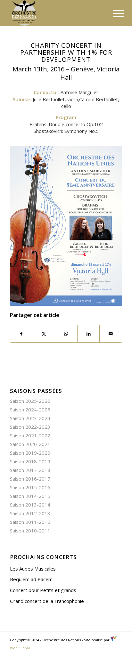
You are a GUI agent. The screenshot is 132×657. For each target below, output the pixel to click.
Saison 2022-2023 (30, 427)
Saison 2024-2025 (30, 409)
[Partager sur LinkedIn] (89, 334)
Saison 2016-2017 (30, 478)
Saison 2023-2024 (30, 418)
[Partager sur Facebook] (21, 334)
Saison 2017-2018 (30, 470)
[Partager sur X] (44, 334)
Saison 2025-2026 (30, 401)
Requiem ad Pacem (31, 579)
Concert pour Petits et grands (43, 590)
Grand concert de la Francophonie (47, 601)
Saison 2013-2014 (30, 504)
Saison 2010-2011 (30, 530)
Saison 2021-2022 (30, 435)
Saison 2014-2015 (30, 496)
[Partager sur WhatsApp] (66, 334)
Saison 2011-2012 (30, 522)
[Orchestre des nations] (55, 13)
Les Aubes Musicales (33, 568)
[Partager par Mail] (111, 334)
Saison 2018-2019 (30, 461)
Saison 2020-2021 (30, 444)
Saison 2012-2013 (30, 513)
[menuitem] (113, 13)
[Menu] (113, 13)
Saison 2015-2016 (30, 487)
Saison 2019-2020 (30, 453)
